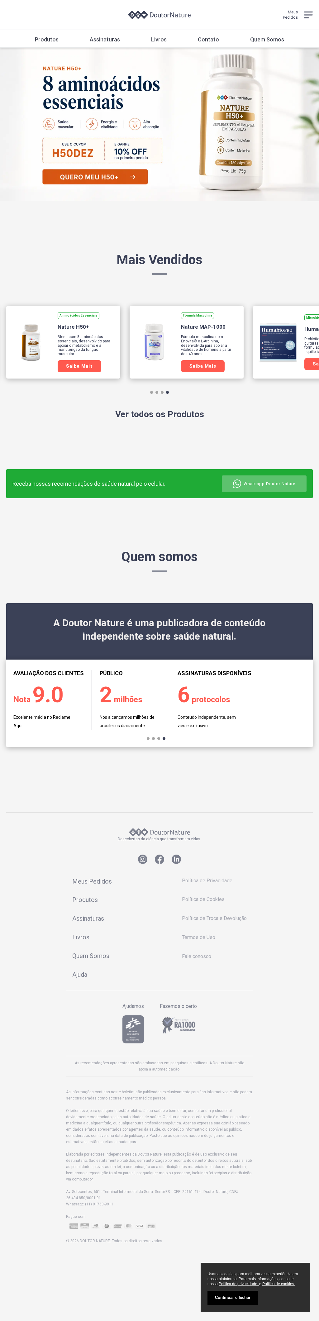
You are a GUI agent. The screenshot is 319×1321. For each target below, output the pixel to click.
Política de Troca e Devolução (214, 918)
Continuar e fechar (232, 1297)
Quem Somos (267, 39)
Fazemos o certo (178, 1006)
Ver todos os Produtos (159, 414)
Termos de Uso (198, 937)
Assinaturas (105, 39)
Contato (208, 39)
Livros (159, 39)
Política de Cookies (203, 899)
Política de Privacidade (207, 881)
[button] (151, 392)
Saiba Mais (79, 366)
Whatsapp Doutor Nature (269, 483)
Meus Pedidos (92, 881)
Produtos (47, 39)
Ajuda (79, 974)
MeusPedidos (290, 14)
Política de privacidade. (239, 1284)
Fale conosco (196, 956)
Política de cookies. (278, 1284)
